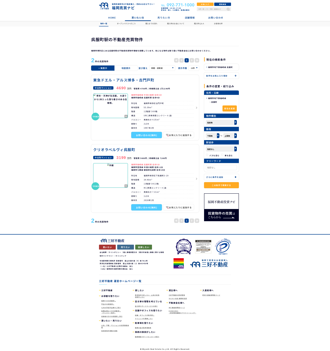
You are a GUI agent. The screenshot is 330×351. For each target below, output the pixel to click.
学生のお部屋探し (107, 304)
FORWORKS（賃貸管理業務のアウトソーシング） (182, 312)
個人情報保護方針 (130, 252)
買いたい (107, 247)
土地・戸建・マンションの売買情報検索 (115, 326)
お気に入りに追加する (180, 135)
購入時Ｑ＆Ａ (199, 23)
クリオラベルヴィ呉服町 (114, 149)
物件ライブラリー (107, 256)
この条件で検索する (221, 185)
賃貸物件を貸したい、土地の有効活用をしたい (147, 296)
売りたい (125, 247)
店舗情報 (190, 17)
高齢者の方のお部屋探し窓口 (111, 316)
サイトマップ (121, 256)
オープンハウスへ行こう (126, 23)
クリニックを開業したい (144, 318)
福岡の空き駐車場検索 (143, 328)
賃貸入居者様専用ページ (211, 295)
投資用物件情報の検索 (109, 331)
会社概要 (103, 252)
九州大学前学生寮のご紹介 (111, 308)
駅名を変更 (229, 108)
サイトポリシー (115, 252)
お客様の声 (218, 23)
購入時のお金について (175, 23)
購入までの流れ (151, 23)
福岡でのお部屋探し (108, 301)
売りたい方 (164, 17)
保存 (217, 75)
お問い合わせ (215, 17)
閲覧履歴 (222, 4)
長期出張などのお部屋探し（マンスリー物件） (111, 312)
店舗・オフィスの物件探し (144, 315)
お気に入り (205, 4)
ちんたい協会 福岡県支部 (178, 298)
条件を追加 (214, 177)
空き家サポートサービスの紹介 (146, 306)
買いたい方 (138, 17)
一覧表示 (102, 68)
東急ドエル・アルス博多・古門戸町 (123, 79)
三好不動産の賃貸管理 (177, 295)
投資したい (143, 247)
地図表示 (126, 68)
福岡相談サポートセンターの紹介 (147, 337)
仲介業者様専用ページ (177, 308)
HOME (112, 17)
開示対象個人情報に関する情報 (151, 252)
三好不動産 (107, 290)
